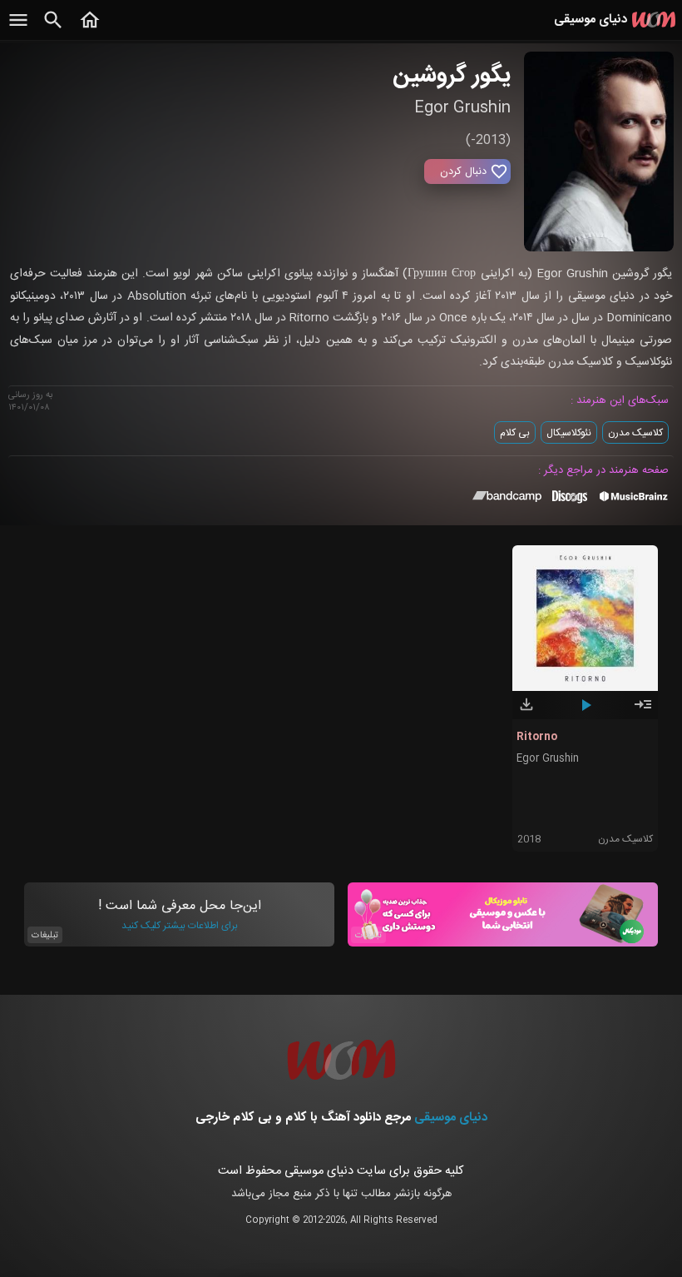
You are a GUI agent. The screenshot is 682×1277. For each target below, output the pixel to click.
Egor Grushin (547, 759)
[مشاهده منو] (18, 29)
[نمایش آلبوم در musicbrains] (634, 499)
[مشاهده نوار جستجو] (53, 29)
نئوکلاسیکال (568, 433)
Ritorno (536, 737)
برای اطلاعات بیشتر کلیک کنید (179, 925)
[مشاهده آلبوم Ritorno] (643, 711)
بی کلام (515, 433)
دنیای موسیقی (450, 1117)
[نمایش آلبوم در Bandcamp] (506, 499)
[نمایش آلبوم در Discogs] (569, 502)
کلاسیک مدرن (635, 433)
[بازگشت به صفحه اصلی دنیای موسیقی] (89, 29)
